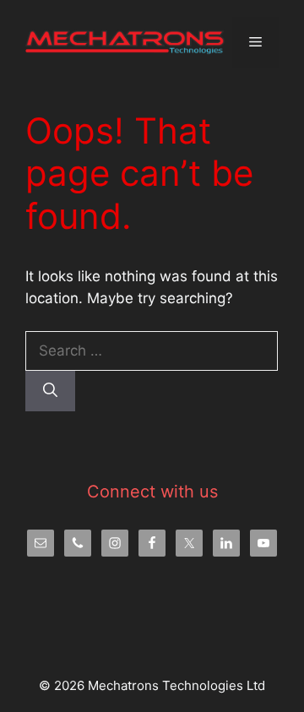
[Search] (50, 391)
